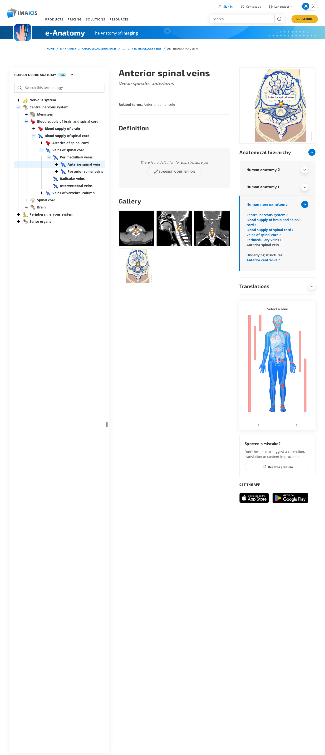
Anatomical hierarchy (265, 152)
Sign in (228, 7)
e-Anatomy (68, 48)
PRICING (74, 19)
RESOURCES (119, 19)
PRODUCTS (54, 19)
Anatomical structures (99, 48)
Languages (282, 7)
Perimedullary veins (147, 48)
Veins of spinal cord (263, 235)
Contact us (253, 7)
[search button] (279, 19)
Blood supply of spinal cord (269, 230)
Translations (254, 286)
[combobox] (242, 19)
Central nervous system (266, 215)
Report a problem (280, 467)
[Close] (18, 100)
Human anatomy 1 (262, 186)
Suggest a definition (177, 171)
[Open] (18, 107)
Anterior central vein (263, 260)
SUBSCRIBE (304, 19)
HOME (50, 48)
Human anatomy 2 (263, 169)
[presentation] (258, 424)
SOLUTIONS (95, 19)
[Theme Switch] (309, 6)
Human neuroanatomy (267, 204)
